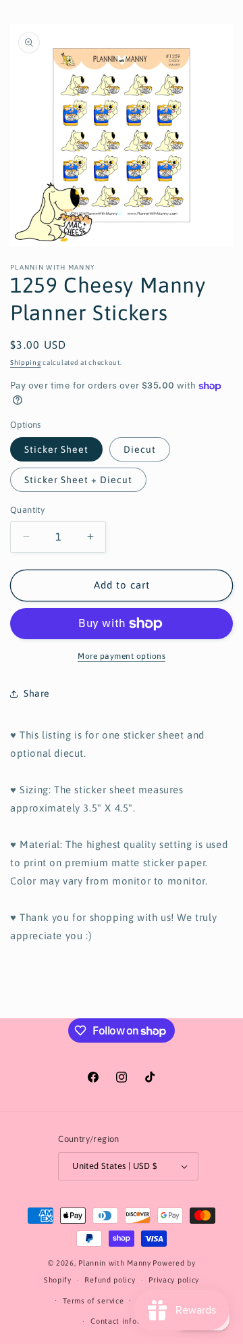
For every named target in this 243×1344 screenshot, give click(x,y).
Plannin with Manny (114, 1263)
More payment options (121, 656)
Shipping (25, 362)
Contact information (127, 1321)
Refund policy (109, 1280)
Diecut (140, 449)
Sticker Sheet (56, 449)
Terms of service (93, 1301)
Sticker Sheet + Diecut (78, 479)
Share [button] (37, 693)
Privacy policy (173, 1280)
